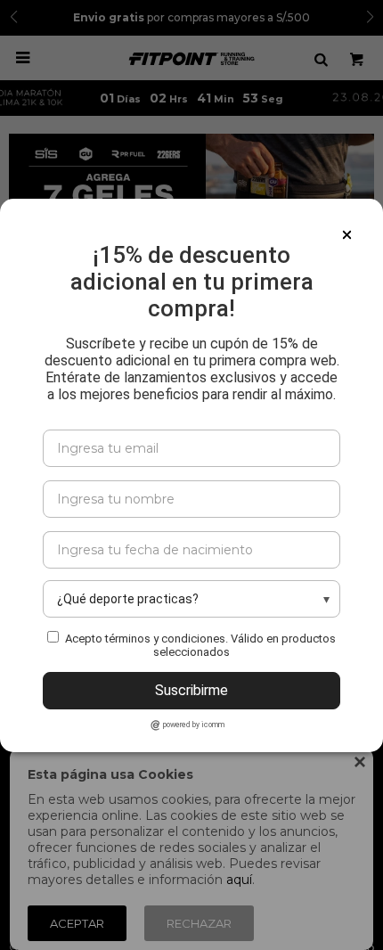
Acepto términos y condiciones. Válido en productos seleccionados (200, 645)
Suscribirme (191, 690)
